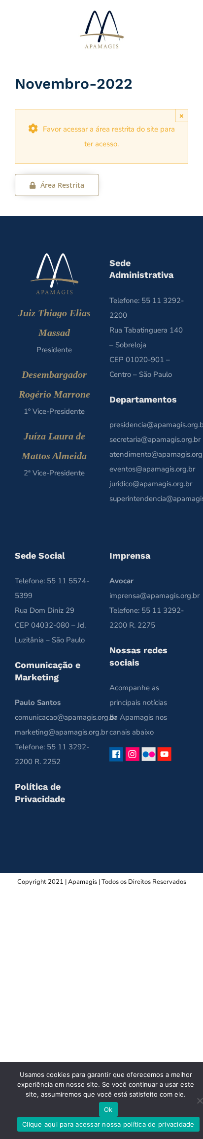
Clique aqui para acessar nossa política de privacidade (108, 1124)
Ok (108, 1109)
